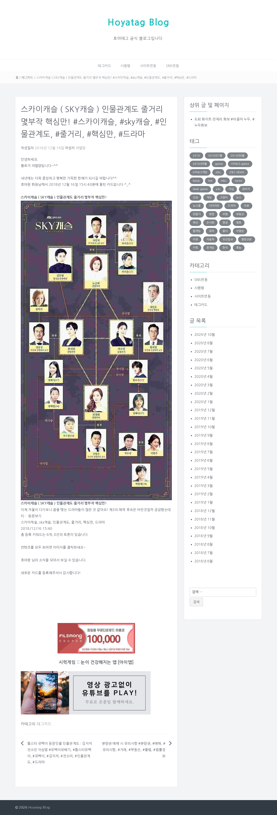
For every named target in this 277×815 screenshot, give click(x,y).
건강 (195, 197)
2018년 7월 (203, 552)
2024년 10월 (204, 334)
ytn (218, 189)
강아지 (246, 189)
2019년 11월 (204, 418)
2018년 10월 (204, 527)
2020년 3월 (203, 385)
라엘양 (80, 148)
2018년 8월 (203, 544)
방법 (211, 214)
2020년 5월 (203, 368)
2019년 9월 (203, 435)
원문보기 (34, 516)
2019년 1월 (203, 502)
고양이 (224, 197)
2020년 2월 (203, 393)
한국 (225, 247)
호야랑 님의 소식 (33, 560)
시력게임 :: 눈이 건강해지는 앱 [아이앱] (96, 662)
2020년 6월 (203, 360)
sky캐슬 (45, 522)
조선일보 (227, 239)
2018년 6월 (203, 561)
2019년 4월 (203, 477)
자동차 (210, 239)
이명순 (240, 231)
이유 (195, 239)
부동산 (240, 214)
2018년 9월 (203, 536)
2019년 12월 (204, 410)
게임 (209, 197)
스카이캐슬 (29, 522)
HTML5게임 (200, 172)
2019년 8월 (203, 443)
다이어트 (214, 205)
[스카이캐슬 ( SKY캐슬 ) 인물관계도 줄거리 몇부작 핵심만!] (96, 350)
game (219, 163)
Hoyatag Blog (138, 22)
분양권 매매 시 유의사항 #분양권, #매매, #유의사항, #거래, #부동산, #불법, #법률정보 (133, 750)
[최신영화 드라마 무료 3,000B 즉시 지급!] (96, 638)
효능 (238, 247)
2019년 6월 (203, 460)
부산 (195, 222)
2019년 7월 (203, 452)
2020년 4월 (203, 376)
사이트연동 (148, 65)
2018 (196, 155)
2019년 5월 (203, 469)
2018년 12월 (204, 510)
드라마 (100, 522)
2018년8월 (237, 155)
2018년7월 (215, 155)
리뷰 (246, 205)
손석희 (210, 222)
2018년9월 (200, 163)
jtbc (218, 172)
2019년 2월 (203, 494)
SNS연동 (172, 65)
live (210, 180)
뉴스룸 (197, 205)
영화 (238, 222)
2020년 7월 (203, 351)
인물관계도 (61, 522)
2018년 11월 (204, 519)
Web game (200, 189)
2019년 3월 (203, 485)
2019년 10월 (204, 427)
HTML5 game (240, 163)
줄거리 (76, 522)
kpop (196, 180)
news (238, 180)
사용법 (125, 65)
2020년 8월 (203, 343)
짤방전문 (246, 239)
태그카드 (104, 65)
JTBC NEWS (236, 172)
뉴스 (238, 197)
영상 (225, 222)
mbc (224, 180)
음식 (225, 231)
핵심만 (88, 522)
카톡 (195, 247)
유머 (211, 231)
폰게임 (210, 247)
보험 (225, 214)
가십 (231, 189)
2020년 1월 (203, 401)
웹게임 (197, 231)
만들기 (197, 214)
